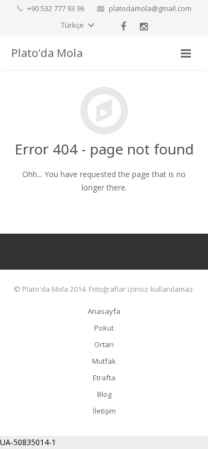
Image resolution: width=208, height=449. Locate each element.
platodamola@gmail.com (150, 8)
